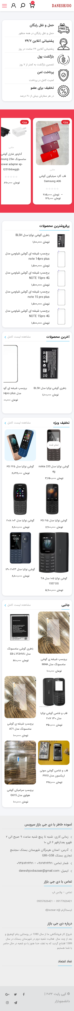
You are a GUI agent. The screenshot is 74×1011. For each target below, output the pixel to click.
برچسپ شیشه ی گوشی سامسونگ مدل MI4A (54, 662)
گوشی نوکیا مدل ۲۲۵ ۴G (20, 466)
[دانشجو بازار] (61, 6)
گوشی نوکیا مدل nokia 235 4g (54, 469)
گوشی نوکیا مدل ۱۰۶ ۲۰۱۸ (20, 520)
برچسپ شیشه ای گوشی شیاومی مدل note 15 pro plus (27, 294)
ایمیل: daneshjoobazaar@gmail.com (43, 870)
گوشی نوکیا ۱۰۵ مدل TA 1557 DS (53, 581)
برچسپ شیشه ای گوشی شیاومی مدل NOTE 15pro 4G (27, 275)
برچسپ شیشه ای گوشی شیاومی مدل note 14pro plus (27, 256)
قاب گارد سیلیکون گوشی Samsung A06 (52, 178)
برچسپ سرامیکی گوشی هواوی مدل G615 (20, 792)
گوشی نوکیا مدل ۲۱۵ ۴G (53, 520)
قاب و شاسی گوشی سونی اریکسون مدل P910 (54, 773)
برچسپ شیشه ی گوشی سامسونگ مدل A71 (20, 726)
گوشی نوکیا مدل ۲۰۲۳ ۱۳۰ (20, 569)
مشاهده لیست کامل (19, 337)
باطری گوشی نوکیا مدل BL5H (33, 235)
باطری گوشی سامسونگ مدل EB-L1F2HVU (20, 651)
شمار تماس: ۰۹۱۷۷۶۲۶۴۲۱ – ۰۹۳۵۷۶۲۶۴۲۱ (42, 863)
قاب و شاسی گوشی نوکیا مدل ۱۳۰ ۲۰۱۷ (53, 716)
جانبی (52, 169)
